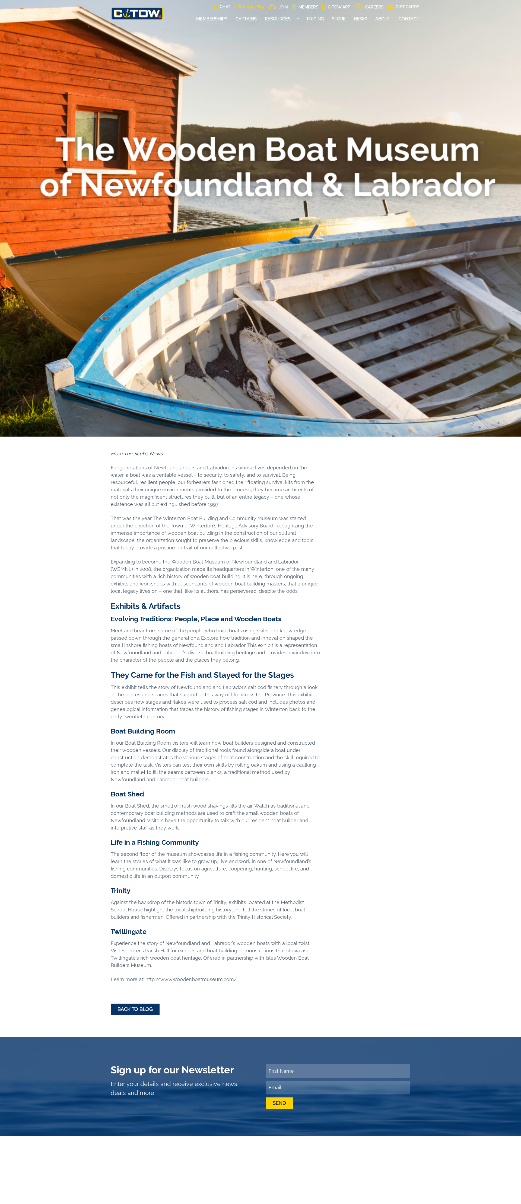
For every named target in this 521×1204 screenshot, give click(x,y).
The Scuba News (143, 453)
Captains (246, 18)
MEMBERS (307, 7)
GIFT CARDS (407, 6)
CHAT (225, 6)
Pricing (315, 18)
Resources (278, 18)
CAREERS (373, 7)
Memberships (211, 18)
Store (339, 18)
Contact (409, 18)
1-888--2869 (249, 6)
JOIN (283, 7)
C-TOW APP (338, 7)
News (360, 18)
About (382, 18)
